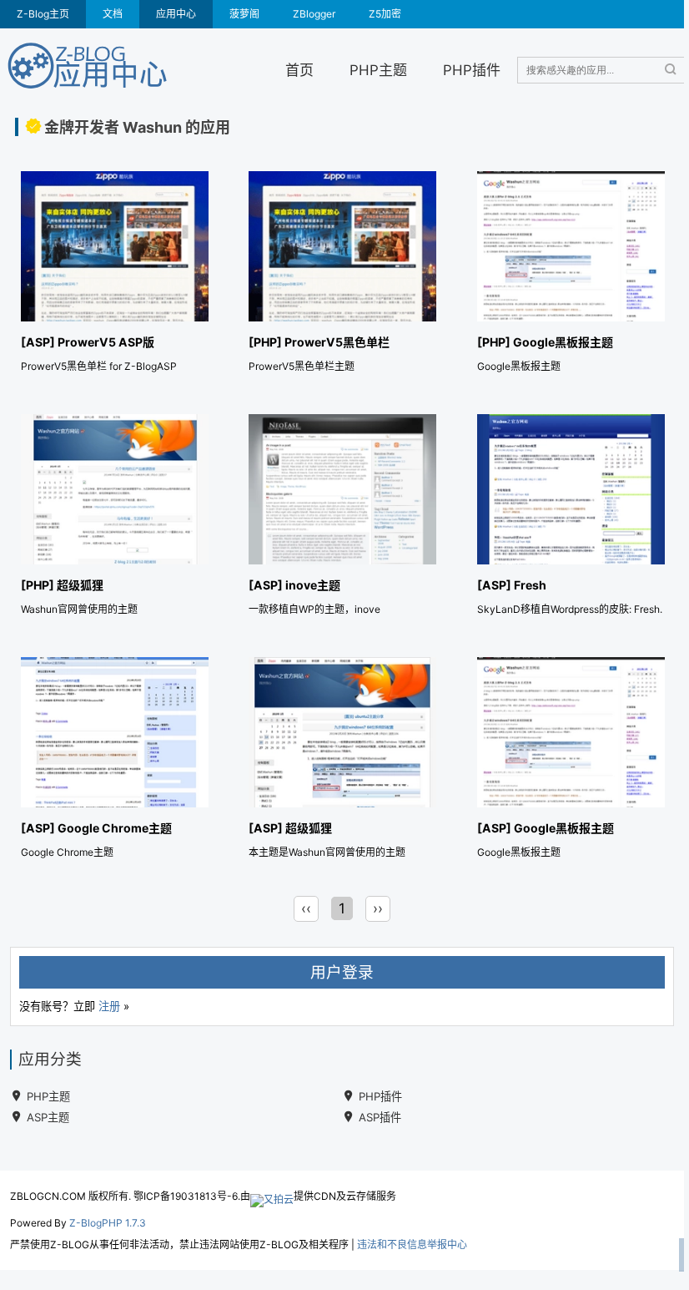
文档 (113, 14)
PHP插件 (471, 69)
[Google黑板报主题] (571, 275)
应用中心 (176, 14)
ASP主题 (48, 1117)
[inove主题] (342, 518)
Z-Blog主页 (43, 14)
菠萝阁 (244, 14)
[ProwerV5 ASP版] (115, 275)
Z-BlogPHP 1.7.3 (107, 1223)
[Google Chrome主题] (115, 761)
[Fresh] (571, 518)
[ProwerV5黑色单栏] (342, 275)
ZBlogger (314, 14)
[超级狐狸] (115, 518)
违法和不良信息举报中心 (412, 1244)
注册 (109, 1006)
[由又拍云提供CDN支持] (272, 1196)
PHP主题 (378, 69)
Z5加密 (385, 14)
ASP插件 (380, 1117)
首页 (299, 69)
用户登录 (342, 972)
